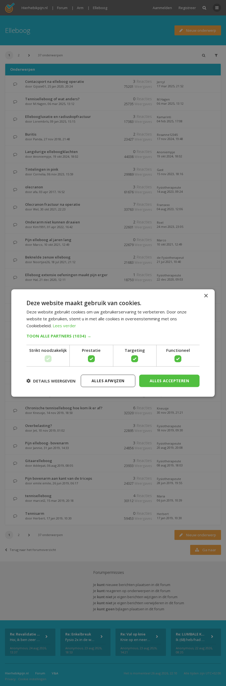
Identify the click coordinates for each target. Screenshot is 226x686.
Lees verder (64, 325)
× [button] (206, 296)
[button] (113, 335)
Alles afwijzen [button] (108, 380)
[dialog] (113, 343)
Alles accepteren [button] (169, 380)
